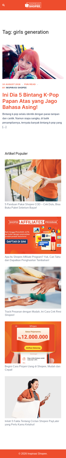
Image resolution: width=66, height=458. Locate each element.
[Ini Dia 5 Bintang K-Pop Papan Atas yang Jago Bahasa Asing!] (33, 61)
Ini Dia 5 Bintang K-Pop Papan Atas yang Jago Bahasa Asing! (30, 101)
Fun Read (30, 84)
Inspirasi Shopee (16, 88)
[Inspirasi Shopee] (32, 5)
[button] (3, 5)
